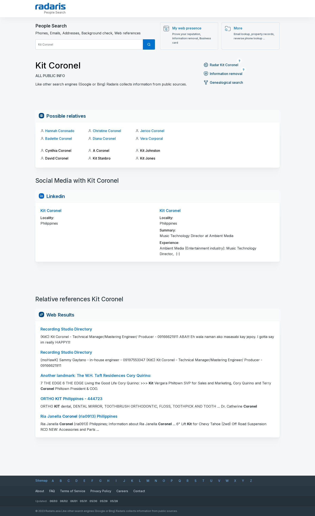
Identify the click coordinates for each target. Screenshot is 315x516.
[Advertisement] (157, 100)
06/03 (53, 501)
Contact (139, 491)
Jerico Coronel (152, 131)
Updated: (41, 501)
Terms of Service (72, 491)
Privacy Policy (100, 491)
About (39, 491)
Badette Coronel (58, 138)
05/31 (83, 501)
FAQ (52, 491)
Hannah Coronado (59, 131)
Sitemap (41, 480)
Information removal (226, 74)
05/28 (114, 501)
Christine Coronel (107, 131)
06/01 (73, 501)
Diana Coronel (104, 138)
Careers (122, 491)
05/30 (93, 501)
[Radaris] (50, 6)
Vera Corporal (151, 138)
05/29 (104, 501)
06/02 (64, 501)
